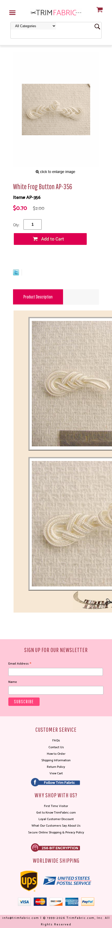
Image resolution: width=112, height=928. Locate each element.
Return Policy (56, 766)
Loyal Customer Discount (56, 819)
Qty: (16, 225)
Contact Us (56, 747)
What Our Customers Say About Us (56, 825)
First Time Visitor (56, 806)
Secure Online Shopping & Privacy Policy (56, 832)
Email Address (19, 664)
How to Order (56, 753)
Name (12, 681)
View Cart (56, 773)
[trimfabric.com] (56, 12)
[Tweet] (16, 274)
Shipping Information (56, 760)
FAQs (56, 740)
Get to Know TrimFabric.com (56, 812)
